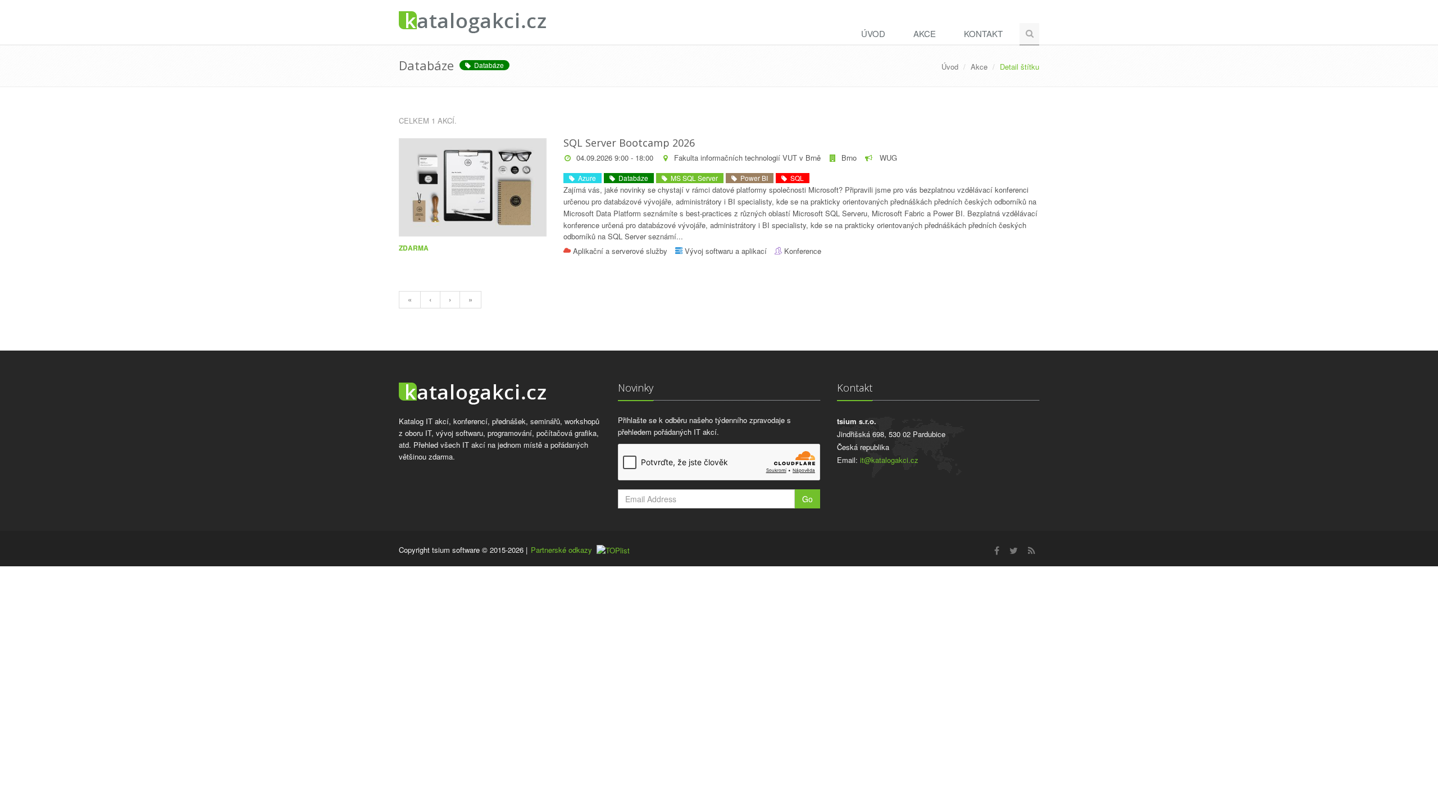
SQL (795, 178)
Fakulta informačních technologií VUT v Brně (747, 157)
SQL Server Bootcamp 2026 (629, 142)
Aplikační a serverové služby (620, 251)
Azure (585, 178)
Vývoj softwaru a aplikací (726, 251)
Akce (924, 33)
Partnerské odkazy (561, 549)
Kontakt (983, 33)
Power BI (752, 178)
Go (807, 499)
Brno (849, 157)
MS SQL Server (692, 178)
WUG (887, 157)
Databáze (487, 65)
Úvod (873, 33)
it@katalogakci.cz (889, 460)
